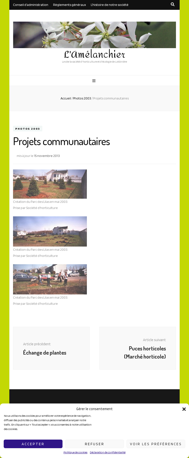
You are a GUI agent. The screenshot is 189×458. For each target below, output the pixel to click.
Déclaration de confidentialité (108, 452)
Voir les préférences (156, 444)
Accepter (33, 444)
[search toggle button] (172, 4)
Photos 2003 (27, 128)
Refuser (94, 444)
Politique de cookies (75, 452)
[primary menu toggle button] (94, 81)
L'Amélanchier (94, 55)
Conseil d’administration (30, 5)
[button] (184, 409)
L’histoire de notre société (109, 5)
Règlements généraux (69, 5)
